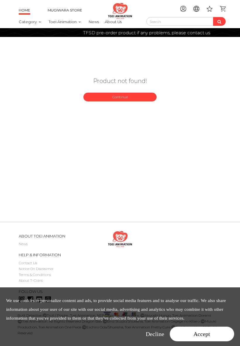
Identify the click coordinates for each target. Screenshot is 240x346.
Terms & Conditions (35, 274)
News (94, 21)
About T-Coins (31, 280)
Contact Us (28, 263)
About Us (113, 21)
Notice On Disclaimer (36, 269)
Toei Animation (63, 21)
